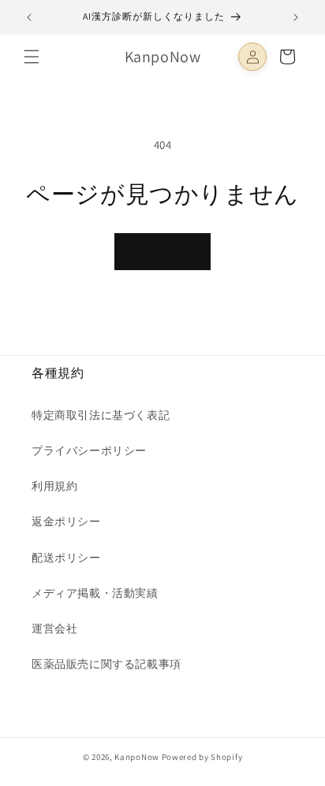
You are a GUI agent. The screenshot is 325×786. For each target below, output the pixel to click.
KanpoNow (136, 756)
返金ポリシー (66, 521)
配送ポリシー (66, 558)
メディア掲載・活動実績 (95, 593)
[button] (31, 56)
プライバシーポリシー (89, 450)
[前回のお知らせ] (29, 17)
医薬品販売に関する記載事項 (106, 664)
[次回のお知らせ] (295, 17)
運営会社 (54, 628)
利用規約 (54, 486)
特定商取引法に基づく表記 (101, 415)
